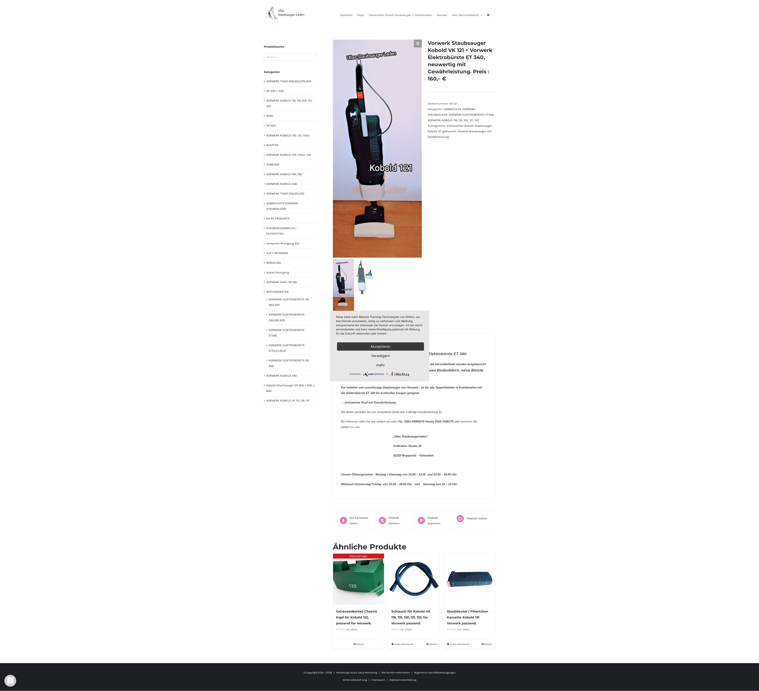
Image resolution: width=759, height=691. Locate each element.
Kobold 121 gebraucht (442, 131)
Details (360, 644)
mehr (380, 365)
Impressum (378, 679)
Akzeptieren (380, 346)
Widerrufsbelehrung (355, 679)
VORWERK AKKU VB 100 (281, 282)
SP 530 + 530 (275, 91)
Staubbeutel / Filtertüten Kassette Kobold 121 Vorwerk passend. (467, 617)
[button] (418, 43)
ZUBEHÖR (272, 164)
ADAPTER (272, 145)
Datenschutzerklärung (403, 679)
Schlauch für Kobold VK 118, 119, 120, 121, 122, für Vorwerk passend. (410, 617)
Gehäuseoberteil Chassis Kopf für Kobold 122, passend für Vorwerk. (356, 617)
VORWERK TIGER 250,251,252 (285, 193)
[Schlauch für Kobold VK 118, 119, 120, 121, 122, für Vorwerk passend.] (413, 579)
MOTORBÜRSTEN (277, 292)
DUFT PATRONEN (277, 253)
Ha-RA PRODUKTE (277, 218)
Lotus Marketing (367, 672)
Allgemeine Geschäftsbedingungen (435, 672)
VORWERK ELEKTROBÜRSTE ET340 (471, 114)
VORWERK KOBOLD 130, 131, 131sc (288, 135)
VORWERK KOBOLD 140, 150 (284, 174)
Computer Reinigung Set (282, 243)
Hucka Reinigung (277, 272)
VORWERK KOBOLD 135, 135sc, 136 (288, 155)
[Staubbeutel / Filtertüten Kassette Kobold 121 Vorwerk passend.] (469, 579)
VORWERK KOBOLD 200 (281, 184)
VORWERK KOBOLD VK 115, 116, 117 (287, 400)
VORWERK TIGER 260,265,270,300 (288, 81)
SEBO (269, 116)
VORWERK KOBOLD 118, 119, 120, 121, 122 (453, 120)
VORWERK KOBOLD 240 (281, 375)
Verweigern (380, 356)
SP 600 (271, 125)
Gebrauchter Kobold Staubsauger (469, 126)
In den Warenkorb (403, 644)
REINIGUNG (273, 263)
